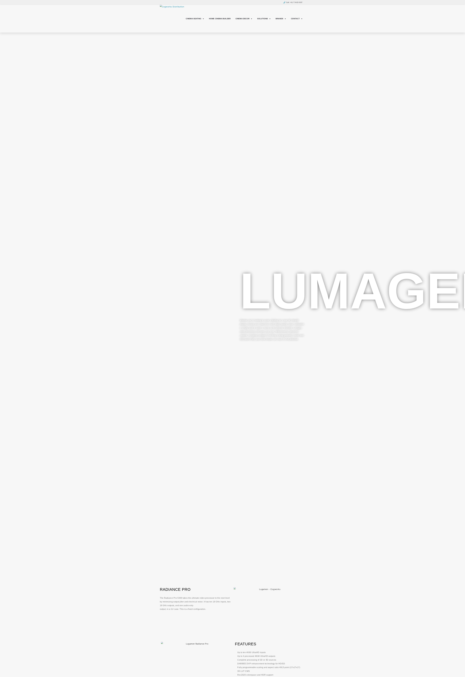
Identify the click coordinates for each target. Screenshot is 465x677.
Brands (279, 19)
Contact (295, 19)
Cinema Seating (193, 19)
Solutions (262, 19)
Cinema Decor (243, 19)
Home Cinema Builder (220, 19)
